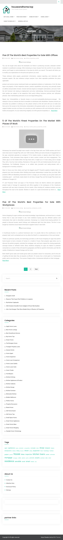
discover (22, 450)
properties (32, 58)
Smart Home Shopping (12, 427)
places (35, 126)
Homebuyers (9, 373)
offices (27, 58)
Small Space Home (11, 417)
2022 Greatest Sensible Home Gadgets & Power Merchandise (23, 306)
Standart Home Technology (13, 431)
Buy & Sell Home (8, 16)
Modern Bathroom (11, 397)
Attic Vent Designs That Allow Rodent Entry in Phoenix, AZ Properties (25, 309)
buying (17, 448)
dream (26, 450)
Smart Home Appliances (13, 421)
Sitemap (8, 490)
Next (36, 269)
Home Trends (10, 370)
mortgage (8, 458)
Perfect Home (10, 400)
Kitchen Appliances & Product (14, 380)
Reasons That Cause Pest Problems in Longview (19, 299)
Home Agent (9, 353)
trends (32, 461)
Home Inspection (11, 356)
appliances (11, 448)
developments (8, 450)
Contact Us (9, 480)
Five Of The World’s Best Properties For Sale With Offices (30, 55)
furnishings (46, 450)
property (37, 458)
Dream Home (9, 340)
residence (9, 461)
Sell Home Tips (10, 414)
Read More (54, 110)
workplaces (34, 208)
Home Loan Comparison (13, 360)
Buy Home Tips (10, 336)
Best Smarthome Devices (13, 333)
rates (46, 458)
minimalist (52, 454)
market (31, 126)
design (42, 448)
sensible (18, 461)
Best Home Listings (18, 58)
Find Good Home (21, 16)
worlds (37, 58)
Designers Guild (10, 295)
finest (27, 126)
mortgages (15, 458)
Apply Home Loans (11, 326)
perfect (27, 458)
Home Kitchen (33, 16)
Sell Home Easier (11, 411)
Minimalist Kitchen (11, 394)
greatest (11, 454)
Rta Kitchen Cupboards (12, 302)
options (23, 458)
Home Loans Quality (11, 363)
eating (30, 450)
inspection (28, 454)
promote (32, 458)
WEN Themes (57, 537)
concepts (33, 448)
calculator (21, 448)
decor (37, 448)
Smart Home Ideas (11, 424)
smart (28, 461)
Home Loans (44, 16)
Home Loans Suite (11, 367)
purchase (42, 458)
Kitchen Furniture (10, 390)
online (19, 458)
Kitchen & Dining (10, 377)
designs (52, 448)
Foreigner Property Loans (13, 346)
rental (49, 458)
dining (18, 450)
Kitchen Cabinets (10, 384)
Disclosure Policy (11, 486)
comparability (27, 448)
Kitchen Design (10, 387)
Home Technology (9, 21)
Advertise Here (10, 483)
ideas (23, 454)
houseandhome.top (22, 6)
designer (47, 448)
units (36, 461)
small (23, 461)
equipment (36, 450)
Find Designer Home (11, 343)
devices (14, 450)
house (17, 454)
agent (6, 448)
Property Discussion (11, 404)
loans (42, 454)
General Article (23, 21)
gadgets (7, 454)
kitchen (36, 454)
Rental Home (9, 407)
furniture (51, 450)
